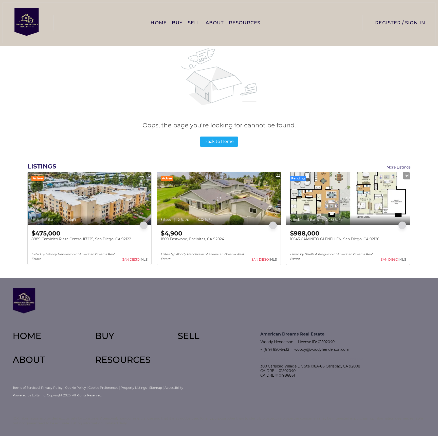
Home (159, 23)
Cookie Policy (75, 388)
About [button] (215, 23)
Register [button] (388, 23)
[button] (27, 23)
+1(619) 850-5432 (274, 349)
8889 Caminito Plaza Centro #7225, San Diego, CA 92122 (81, 239)
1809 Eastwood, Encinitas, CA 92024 (192, 239)
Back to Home (219, 141)
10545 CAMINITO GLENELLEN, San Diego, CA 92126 (334, 239)
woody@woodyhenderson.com (321, 349)
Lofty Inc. (39, 395)
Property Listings (134, 388)
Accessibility (174, 388)
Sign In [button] (415, 23)
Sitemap (155, 388)
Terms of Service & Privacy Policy (38, 388)
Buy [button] (177, 23)
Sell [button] (194, 23)
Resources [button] (244, 23)
